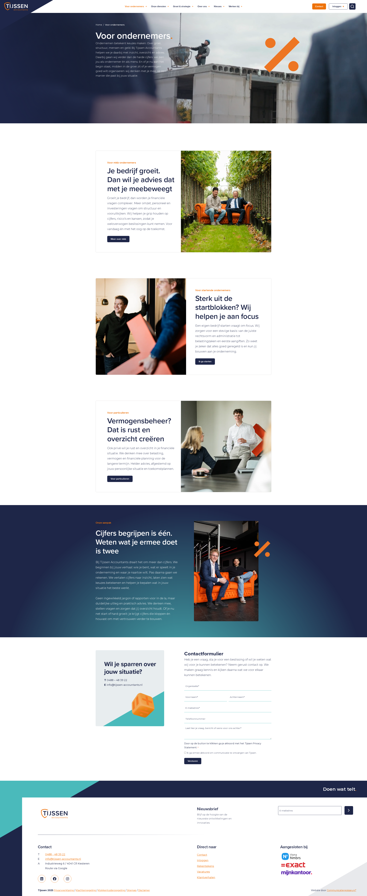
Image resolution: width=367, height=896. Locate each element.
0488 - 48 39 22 (55, 854)
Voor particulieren (120, 478)
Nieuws (218, 6)
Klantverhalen (206, 877)
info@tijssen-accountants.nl (63, 859)
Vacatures (203, 871)
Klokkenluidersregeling (112, 890)
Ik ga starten (205, 361)
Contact (319, 6)
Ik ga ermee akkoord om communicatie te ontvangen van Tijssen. (221, 752)
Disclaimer (144, 890)
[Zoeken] (352, 6)
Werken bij (234, 6)
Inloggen (336, 6)
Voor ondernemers (134, 6)
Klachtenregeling (86, 890)
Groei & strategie (181, 6)
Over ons (202, 6)
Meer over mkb (118, 239)
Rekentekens (205, 866)
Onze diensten (158, 6)
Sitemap (131, 890)
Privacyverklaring (64, 890)
